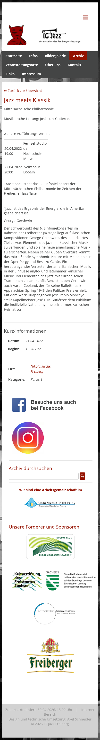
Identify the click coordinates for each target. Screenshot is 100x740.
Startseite (14, 55)
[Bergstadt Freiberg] (50, 628)
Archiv (78, 55)
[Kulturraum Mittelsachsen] (50, 562)
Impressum (31, 73)
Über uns (52, 64)
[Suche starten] (82, 476)
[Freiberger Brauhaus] (50, 685)
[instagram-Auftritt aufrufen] (28, 457)
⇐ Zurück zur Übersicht (23, 90)
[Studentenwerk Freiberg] (50, 514)
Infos (33, 55)
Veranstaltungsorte (22, 64)
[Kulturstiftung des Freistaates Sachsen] (54, 594)
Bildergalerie (55, 55)
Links (10, 73)
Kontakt (74, 64)
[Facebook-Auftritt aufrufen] (46, 415)
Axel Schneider (79, 719)
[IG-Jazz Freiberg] (50, 42)
